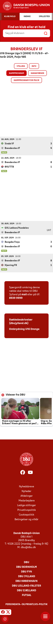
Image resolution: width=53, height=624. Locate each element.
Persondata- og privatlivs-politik (26, 604)
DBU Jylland (26, 576)
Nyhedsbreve (26, 486)
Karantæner (37, 73)
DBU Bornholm (26, 567)
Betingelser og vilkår (26, 519)
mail (24, 294)
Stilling (21, 66)
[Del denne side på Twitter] (8, 612)
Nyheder (26, 491)
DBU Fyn (26, 572)
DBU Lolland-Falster (26, 586)
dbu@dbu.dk (28, 547)
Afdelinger (26, 496)
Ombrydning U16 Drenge (24, 329)
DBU (26, 562)
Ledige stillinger (26, 505)
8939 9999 (16, 298)
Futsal (26, 595)
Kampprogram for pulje (26, 80)
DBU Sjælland (26, 590)
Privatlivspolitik (26, 510)
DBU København (26, 581)
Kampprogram (16, 73)
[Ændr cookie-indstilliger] (5, 619)
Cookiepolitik (26, 515)
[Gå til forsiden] (25, 6)
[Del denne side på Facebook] (3, 612)
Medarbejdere (27, 500)
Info (34, 66)
